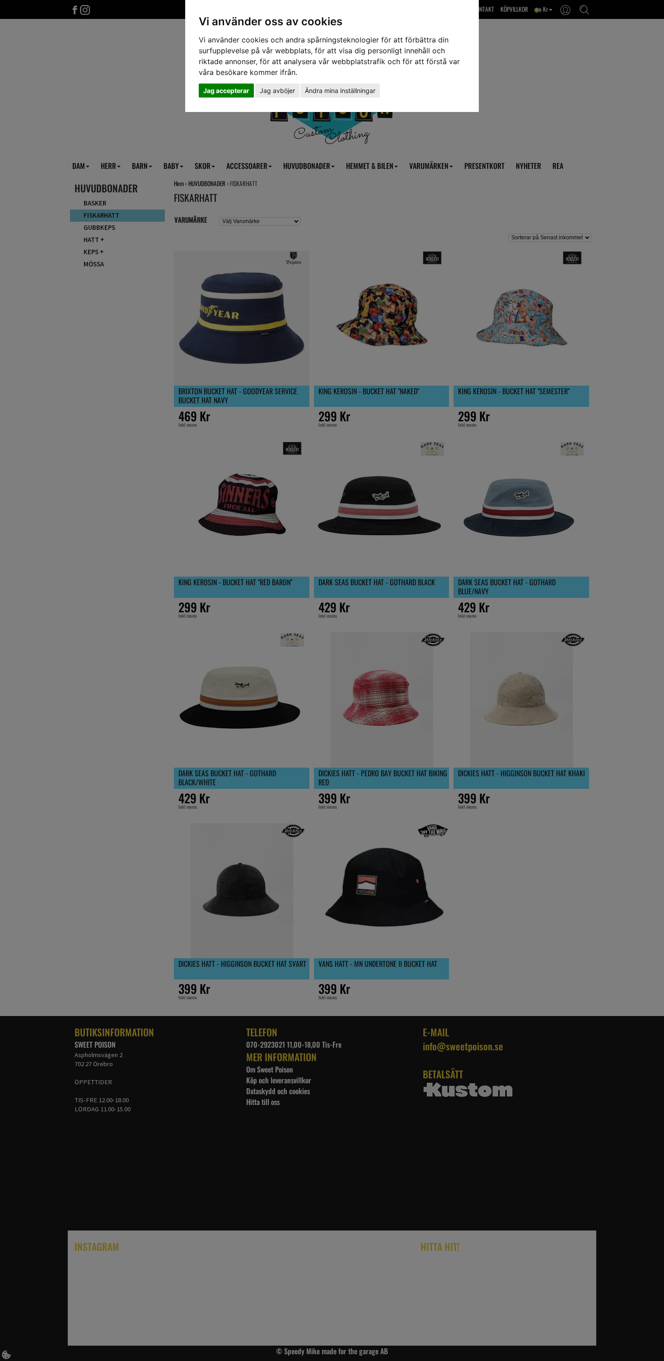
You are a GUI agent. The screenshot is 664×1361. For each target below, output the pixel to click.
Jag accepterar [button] (226, 90)
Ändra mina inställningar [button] (340, 90)
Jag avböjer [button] (277, 90)
